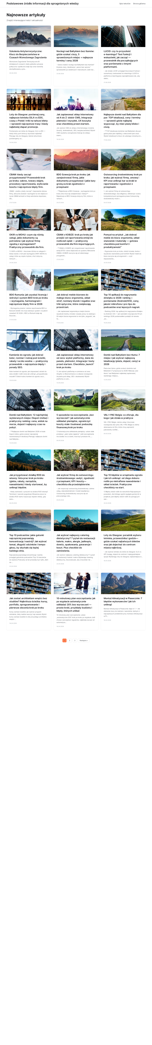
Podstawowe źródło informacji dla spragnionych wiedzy (43, 3)
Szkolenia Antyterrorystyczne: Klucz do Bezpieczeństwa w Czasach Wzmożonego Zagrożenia (28, 54)
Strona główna (139, 3)
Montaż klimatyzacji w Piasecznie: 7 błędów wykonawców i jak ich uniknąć (123, 601)
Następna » (84, 640)
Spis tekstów (124, 3)
